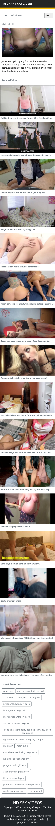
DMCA (7, 815)
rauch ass (8, 691)
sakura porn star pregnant (16, 723)
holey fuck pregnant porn (16, 758)
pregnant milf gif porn (14, 765)
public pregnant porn (14, 791)
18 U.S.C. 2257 (20, 815)
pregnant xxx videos (27, 822)
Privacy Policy (35, 815)
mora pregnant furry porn (16, 716)
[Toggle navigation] (49, 3)
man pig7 (8, 745)
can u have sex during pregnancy (20, 752)
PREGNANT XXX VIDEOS (17, 4)
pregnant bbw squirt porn (16, 703)
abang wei (35, 697)
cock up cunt (35, 791)
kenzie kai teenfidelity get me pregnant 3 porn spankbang (27, 731)
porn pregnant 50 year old (30, 691)
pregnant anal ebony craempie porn (21, 784)
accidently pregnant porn (16, 771)
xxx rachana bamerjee (14, 697)
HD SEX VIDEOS (27, 802)
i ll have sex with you (13, 778)
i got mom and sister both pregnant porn (24, 739)
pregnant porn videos (35, 819)
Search (48, 15)
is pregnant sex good (14, 710)
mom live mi (23, 745)
